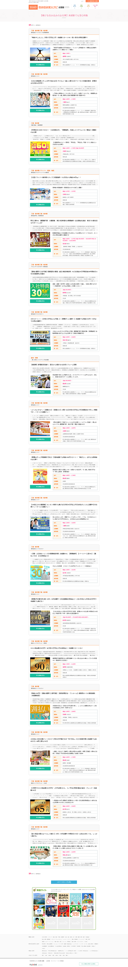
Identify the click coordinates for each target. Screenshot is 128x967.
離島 (67, 955)
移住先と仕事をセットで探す (71, 953)
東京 (43, 955)
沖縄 (53, 955)
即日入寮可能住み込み (52, 950)
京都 (63, 955)
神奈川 (57, 955)
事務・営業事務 (75, 939)
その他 (86, 941)
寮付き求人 (50, 953)
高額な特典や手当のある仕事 (59, 953)
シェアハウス (75, 943)
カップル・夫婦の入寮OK (88, 943)
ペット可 (81, 943)
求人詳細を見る (40, 64)
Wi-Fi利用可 (73, 946)
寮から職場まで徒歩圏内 (86, 946)
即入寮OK (44, 943)
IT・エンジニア (81, 939)
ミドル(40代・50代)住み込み (83, 950)
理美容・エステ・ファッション (47, 941)
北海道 (49, 955)
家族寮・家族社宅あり (68, 943)
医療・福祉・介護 (58, 941)
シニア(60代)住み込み (94, 950)
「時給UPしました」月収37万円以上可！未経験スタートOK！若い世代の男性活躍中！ (59, 37)
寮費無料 (96, 943)
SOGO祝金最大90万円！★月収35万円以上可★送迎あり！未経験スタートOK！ (57, 648)
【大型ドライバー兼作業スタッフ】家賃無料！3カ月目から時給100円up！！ (56, 177)
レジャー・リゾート (67, 939)
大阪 (46, 955)
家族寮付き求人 (61, 950)
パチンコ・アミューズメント (56, 939)
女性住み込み (44, 953)
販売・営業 (88, 939)
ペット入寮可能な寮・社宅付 (70, 950)
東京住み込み (44, 950)
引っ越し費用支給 (58, 946)
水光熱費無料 (44, 946)
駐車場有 (78, 946)
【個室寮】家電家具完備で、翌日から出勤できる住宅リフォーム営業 (54, 364)
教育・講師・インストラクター (77, 941)
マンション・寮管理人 (66, 941)
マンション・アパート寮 (58, 943)
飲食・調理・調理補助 (46, 939)
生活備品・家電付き (66, 946)
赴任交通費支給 (51, 946)
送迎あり (93, 946)
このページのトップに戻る (64, 882)
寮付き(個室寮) (49, 943)
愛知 (60, 955)
